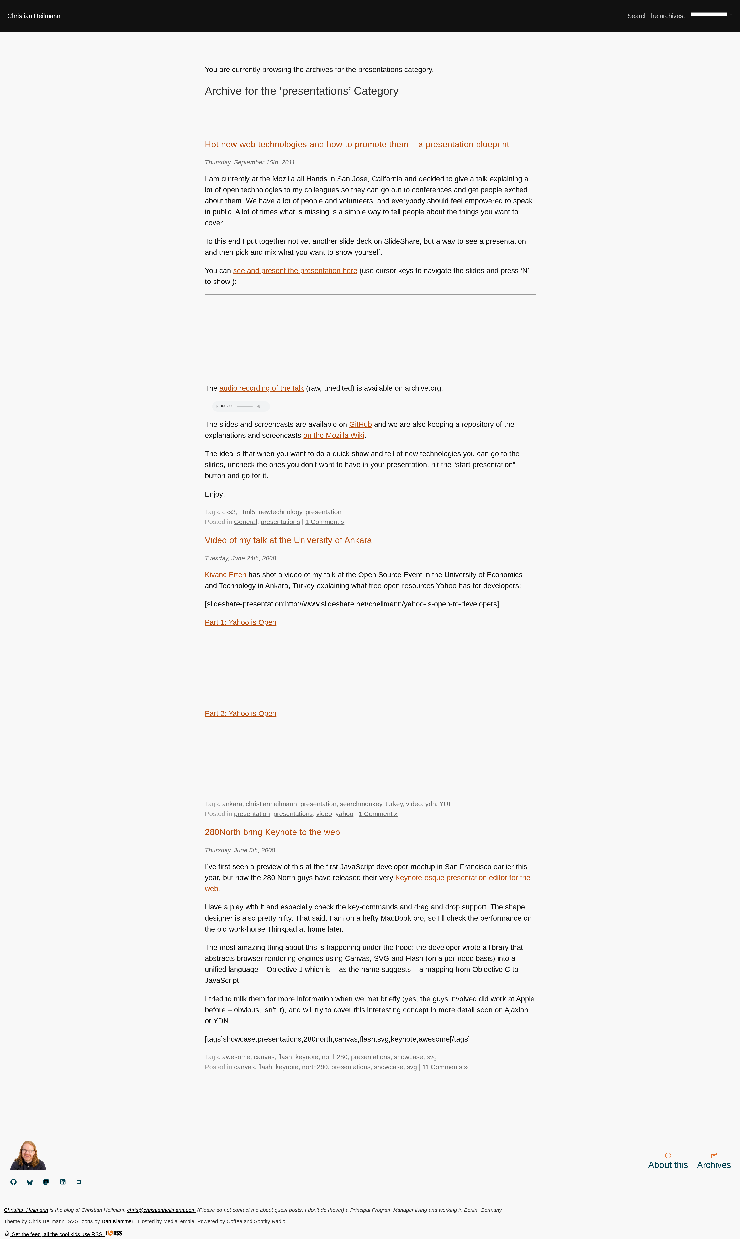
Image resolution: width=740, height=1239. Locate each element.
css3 (229, 512)
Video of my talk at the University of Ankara (288, 540)
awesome (236, 1057)
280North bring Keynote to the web (272, 832)
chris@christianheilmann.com (161, 1210)
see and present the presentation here (295, 271)
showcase (408, 1057)
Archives (714, 1165)
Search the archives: (656, 15)
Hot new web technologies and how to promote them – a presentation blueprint (357, 144)
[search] (731, 14)
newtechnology (280, 512)
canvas (264, 1057)
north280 (335, 1057)
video (414, 803)
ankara (232, 803)
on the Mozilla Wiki (333, 435)
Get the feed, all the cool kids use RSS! (57, 1234)
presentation (323, 512)
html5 (247, 512)
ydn (430, 803)
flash (285, 1057)
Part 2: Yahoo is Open (240, 713)
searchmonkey (361, 803)
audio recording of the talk (261, 388)
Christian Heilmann (33, 15)
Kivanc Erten (225, 575)
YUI (444, 803)
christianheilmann (271, 803)
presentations (280, 521)
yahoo (344, 813)
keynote (306, 1057)
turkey (394, 803)
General (245, 521)
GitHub (360, 424)
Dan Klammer (117, 1221)
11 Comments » (445, 1067)
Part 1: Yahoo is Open (240, 622)
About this (668, 1165)
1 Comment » (324, 521)
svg (432, 1057)
